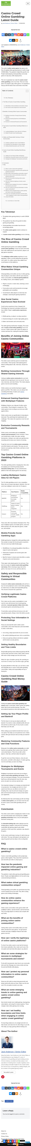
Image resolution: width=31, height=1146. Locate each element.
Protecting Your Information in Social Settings (15, 144)
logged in (12, 1114)
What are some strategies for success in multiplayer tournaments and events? (17, 185)
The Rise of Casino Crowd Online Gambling (14, 101)
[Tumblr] (9, 33)
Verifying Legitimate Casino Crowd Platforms (15, 142)
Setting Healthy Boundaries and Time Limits (15, 146)
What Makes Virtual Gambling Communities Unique (17, 105)
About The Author (9, 196)
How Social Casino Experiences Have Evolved (16, 107)
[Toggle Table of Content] (26, 91)
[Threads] (13, 39)
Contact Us (4, 1133)
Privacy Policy (5, 1136)
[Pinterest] (21, 33)
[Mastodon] (24, 33)
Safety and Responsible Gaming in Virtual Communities (13, 138)
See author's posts (8, 1072)
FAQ (4, 164)
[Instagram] (15, 33)
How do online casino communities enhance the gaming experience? (16, 175)
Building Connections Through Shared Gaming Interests (16, 116)
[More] (16, 39)
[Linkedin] (12, 33)
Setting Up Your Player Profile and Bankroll (15, 155)
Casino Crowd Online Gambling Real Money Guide (14, 150)
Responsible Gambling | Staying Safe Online (12, 1139)
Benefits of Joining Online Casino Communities (15, 111)
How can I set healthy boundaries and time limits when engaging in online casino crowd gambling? (17, 194)
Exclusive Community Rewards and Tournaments (16, 121)
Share (28, 1142)
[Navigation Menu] (28, 3)
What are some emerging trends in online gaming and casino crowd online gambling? (16, 191)
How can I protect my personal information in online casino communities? (17, 188)
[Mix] (17, 1141)
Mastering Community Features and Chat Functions (17, 157)
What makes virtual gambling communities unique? (17, 173)
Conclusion (6, 163)
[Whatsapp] (28, 33)
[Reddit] (18, 33)
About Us (3, 1131)
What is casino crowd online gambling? (14, 168)
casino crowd (9, 1101)
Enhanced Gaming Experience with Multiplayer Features (16, 119)
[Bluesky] (10, 39)
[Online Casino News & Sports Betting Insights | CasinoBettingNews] (6, 3)
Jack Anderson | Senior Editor (10, 23)
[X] (6, 33)
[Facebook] (3, 33)
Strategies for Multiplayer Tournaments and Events (16, 158)
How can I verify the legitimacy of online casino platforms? (16, 182)
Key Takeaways (9, 97)
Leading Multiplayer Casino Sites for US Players (16, 131)
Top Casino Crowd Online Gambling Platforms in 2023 (15, 126)
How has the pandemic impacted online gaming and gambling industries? (17, 171)
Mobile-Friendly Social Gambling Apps (14, 133)
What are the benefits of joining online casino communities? (15, 179)
